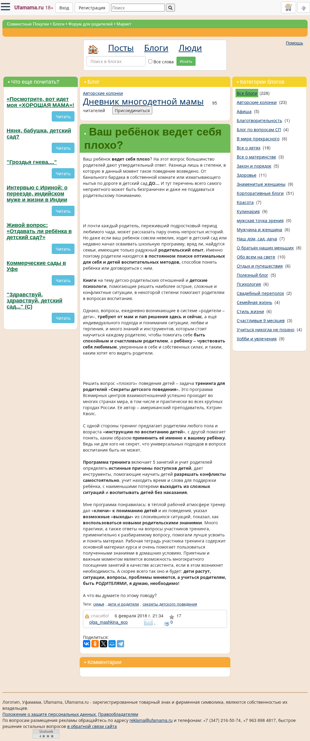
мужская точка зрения (260, 220)
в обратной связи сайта (92, 726)
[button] (5, 6)
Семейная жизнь (254, 302)
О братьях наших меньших (265, 248)
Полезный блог (252, 275)
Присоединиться (132, 110)
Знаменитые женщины (261, 184)
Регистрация (92, 8)
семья (98, 604)
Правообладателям (118, 714)
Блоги (58, 24)
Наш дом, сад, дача (257, 238)
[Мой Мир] (112, 643)
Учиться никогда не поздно (265, 329)
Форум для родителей (90, 24)
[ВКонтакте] (86, 643)
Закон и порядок (254, 166)
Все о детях (248, 148)
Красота (245, 202)
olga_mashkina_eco (108, 622)
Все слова (163, 61)
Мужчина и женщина (259, 229)
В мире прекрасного (258, 138)
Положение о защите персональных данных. (49, 714)
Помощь (294, 43)
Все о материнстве (256, 157)
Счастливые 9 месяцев (261, 320)
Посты (121, 47)
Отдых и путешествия (260, 266)
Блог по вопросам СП (259, 129)
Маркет (124, 24)
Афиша (244, 111)
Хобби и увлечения (257, 338)
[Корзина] (288, 7)
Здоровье (246, 175)
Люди (190, 47)
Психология (249, 284)
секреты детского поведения (170, 604)
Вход (64, 8)
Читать (63, 116)
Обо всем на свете (256, 257)
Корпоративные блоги (260, 193)
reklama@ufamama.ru (151, 720)
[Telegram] (120, 643)
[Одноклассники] (95, 643)
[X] (103, 643)
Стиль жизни (250, 311)
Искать (186, 61)
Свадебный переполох (260, 293)
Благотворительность (259, 120)
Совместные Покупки (28, 24)
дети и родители (123, 604)
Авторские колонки (103, 93)
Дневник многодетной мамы (143, 101)
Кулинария (248, 211)
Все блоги (247, 93)
